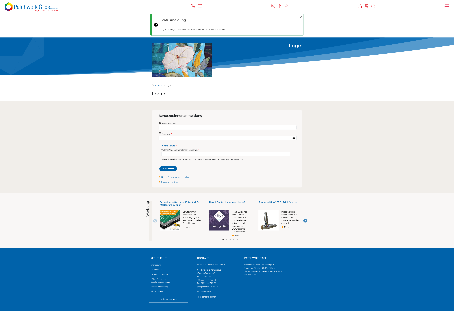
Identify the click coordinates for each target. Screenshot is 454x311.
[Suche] (374, 6)
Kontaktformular (204, 292)
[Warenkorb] (368, 6)
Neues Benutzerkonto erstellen (175, 177)
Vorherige (155, 220)
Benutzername (168, 123)
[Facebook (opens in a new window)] (281, 6)
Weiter (305, 220)
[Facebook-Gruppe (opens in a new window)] (288, 6)
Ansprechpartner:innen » (207, 297)
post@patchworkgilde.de (207, 286)
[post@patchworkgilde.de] (201, 6)
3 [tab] (230, 239)
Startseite (159, 85)
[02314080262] (194, 6)
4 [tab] (234, 239)
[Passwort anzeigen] (293, 138)
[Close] (300, 17)
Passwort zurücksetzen (172, 182)
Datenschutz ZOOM (159, 274)
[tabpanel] (180, 216)
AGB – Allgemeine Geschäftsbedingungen (161, 280)
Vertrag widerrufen (168, 299)
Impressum (156, 265)
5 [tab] (237, 239)
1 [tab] (223, 239)
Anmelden (169, 169)
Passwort (166, 134)
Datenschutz (156, 269)
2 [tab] (226, 239)
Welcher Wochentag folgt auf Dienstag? (179, 150)
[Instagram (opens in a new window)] (274, 6)
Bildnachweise (157, 291)
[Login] (361, 6)
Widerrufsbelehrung (159, 286)
